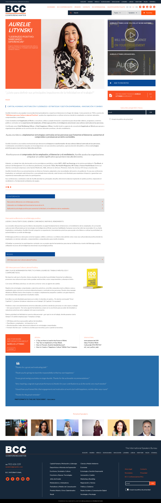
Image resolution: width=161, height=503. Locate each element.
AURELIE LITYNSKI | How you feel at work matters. (131, 22)
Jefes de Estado (55, 479)
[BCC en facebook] (143, 7)
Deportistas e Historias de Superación (63, 467)
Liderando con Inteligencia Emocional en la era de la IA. (25, 205)
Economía (83, 467)
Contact (11, 349)
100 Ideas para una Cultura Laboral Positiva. (22, 260)
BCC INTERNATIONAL (13, 472)
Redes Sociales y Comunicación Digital (93, 490)
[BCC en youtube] (147, 7)
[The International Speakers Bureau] (16, 11)
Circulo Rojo (85, 501)
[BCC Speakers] (16, 451)
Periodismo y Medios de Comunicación (63, 487)
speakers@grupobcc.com (14, 467)
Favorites (149, 13)
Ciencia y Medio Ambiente (89, 463)
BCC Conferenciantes (64, 7)
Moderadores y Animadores (59, 483)
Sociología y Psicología (88, 494)
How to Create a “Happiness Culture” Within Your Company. (56, 347)
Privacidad (143, 473)
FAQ (141, 477)
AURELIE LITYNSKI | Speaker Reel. (122, 53)
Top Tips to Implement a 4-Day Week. (49, 343)
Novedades (51, 7)
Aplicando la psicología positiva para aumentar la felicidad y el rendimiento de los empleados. (38, 208)
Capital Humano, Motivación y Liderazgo (27, 106)
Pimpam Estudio (98, 501)
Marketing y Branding (87, 479)
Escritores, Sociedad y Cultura (60, 471)
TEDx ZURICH (51, 399)
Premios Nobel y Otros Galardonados (62, 490)
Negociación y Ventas (87, 483)
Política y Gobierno (86, 487)
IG (67, 501)
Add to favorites (121, 83)
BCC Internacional (98, 7)
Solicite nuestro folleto (116, 7)
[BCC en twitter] (140, 7)
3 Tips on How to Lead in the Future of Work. (51, 340)
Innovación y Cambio (92, 106)
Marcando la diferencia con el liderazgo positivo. (23, 202)
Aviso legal (128, 469)
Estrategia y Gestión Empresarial (65, 106)
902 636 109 (14, 464)
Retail (52, 494)
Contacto (86, 7)
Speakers (77, 7)
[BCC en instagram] (151, 7)
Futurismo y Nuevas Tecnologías (61, 475)
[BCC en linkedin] (154, 7)
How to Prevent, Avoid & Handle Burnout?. (50, 345)
